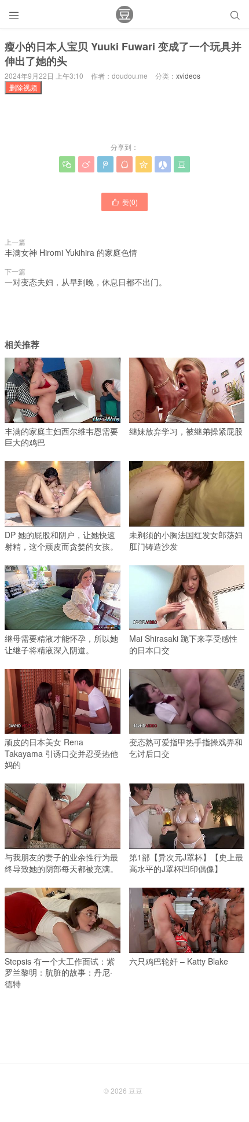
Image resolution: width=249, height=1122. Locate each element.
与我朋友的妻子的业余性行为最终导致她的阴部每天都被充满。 (61, 862)
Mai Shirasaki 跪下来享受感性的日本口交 (183, 644)
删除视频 (23, 87)
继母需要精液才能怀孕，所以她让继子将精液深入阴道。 (61, 644)
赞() (124, 202)
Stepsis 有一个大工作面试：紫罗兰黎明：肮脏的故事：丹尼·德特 (60, 972)
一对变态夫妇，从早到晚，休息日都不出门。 (86, 282)
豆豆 (135, 1090)
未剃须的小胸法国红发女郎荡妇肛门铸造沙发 (186, 540)
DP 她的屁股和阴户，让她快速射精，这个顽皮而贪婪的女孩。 (61, 540)
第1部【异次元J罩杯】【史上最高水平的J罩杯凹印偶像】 (186, 862)
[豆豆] (124, 14)
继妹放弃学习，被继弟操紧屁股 (186, 431)
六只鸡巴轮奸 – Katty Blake (178, 961)
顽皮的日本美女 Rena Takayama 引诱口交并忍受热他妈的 (61, 753)
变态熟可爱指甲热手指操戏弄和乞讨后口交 (186, 747)
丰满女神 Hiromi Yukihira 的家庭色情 (71, 252)
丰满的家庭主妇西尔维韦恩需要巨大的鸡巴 (61, 436)
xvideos (188, 75)
